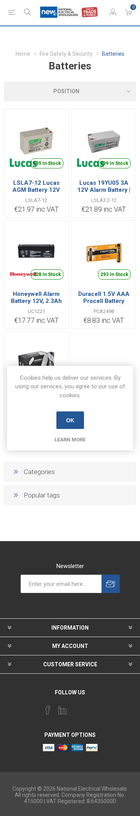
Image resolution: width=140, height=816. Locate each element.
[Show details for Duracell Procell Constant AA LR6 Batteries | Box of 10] (36, 364)
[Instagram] (77, 707)
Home (23, 54)
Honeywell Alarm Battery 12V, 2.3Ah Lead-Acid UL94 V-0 (36, 301)
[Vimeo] (62, 710)
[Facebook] (48, 710)
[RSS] (92, 707)
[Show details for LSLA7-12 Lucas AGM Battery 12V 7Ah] (36, 141)
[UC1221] (36, 252)
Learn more (70, 440)
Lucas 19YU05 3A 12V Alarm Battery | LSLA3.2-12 (103, 189)
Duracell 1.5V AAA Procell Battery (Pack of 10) (104, 301)
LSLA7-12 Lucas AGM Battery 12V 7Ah (36, 189)
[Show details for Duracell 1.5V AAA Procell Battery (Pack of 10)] (104, 252)
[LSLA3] (104, 141)
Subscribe (111, 584)
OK (70, 420)
